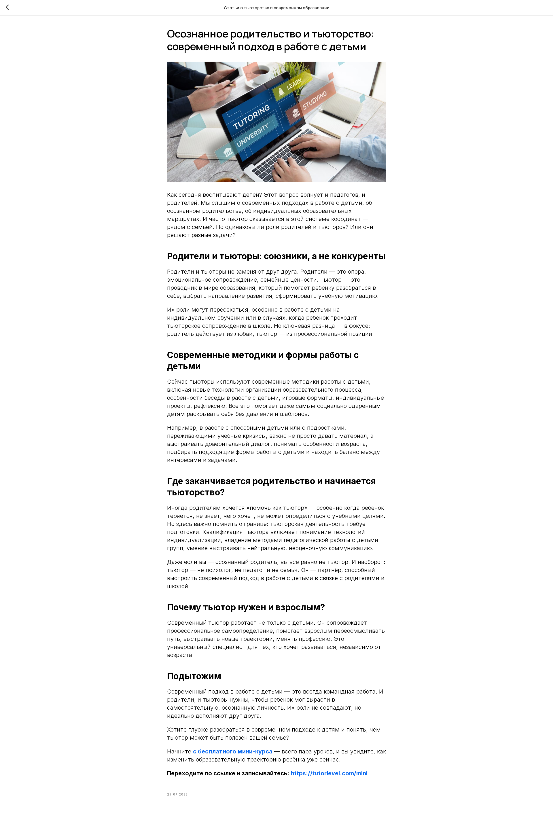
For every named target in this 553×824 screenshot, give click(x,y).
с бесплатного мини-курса (232, 751)
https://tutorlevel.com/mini (328, 773)
